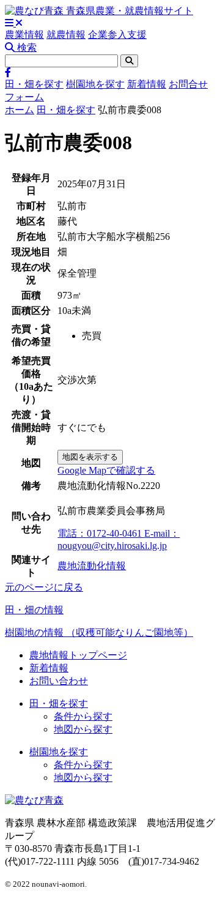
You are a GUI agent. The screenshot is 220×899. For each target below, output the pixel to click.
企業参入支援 (117, 34)
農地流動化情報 (91, 566)
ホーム (19, 110)
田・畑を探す (34, 84)
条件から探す (83, 716)
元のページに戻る (44, 587)
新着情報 (146, 84)
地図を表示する (90, 456)
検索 (26, 47)
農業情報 (24, 34)
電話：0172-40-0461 (100, 533)
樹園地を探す (95, 84)
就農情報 (66, 34)
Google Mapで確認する (106, 470)
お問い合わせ (58, 681)
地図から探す (83, 729)
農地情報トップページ (78, 655)
